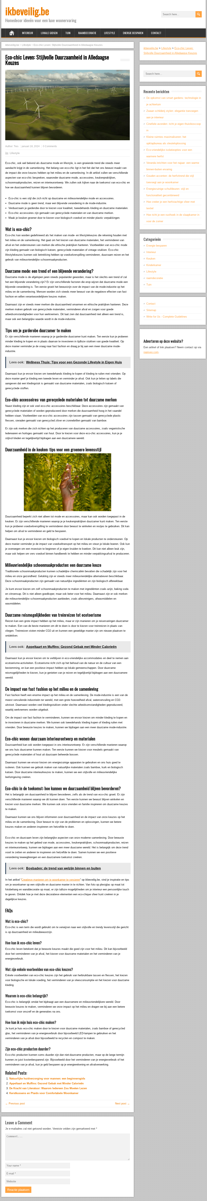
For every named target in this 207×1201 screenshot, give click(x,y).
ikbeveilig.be (27, 11)
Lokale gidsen (49, 33)
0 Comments (50, 146)
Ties (16, 146)
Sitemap (151, 310)
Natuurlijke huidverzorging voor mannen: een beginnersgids (47, 1078)
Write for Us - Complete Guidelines (166, 316)
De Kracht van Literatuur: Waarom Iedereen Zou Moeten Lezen (48, 1088)
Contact (156, 33)
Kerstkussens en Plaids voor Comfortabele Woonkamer (43, 1093)
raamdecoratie (87, 33)
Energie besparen (133, 33)
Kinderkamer (153, 265)
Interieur (27, 33)
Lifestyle (109, 33)
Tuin (67, 33)
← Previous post (15, 1103)
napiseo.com (151, 352)
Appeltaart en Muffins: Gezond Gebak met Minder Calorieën (46, 1083)
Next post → (122, 1103)
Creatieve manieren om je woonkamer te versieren (50, 879)
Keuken (150, 258)
